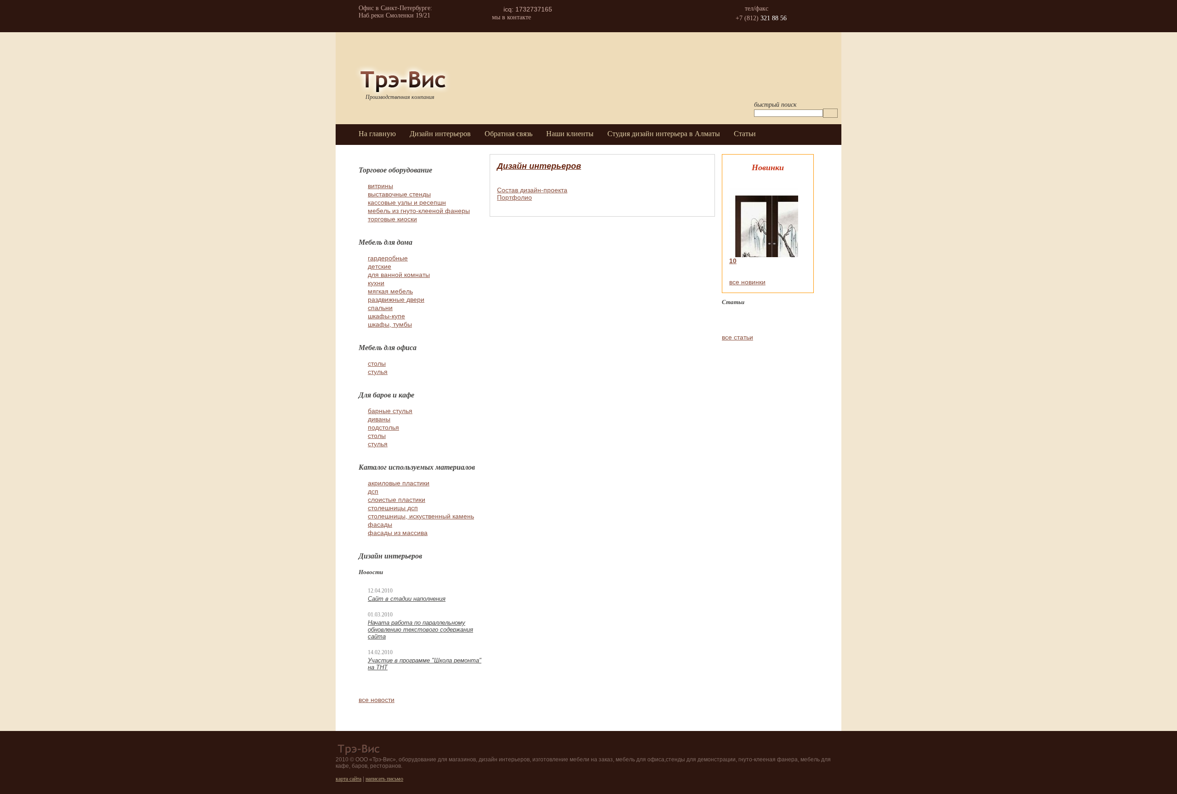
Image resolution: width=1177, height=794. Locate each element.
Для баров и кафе (386, 395)
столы (377, 363)
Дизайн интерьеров (440, 134)
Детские (379, 266)
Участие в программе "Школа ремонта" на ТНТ (424, 664)
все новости (376, 699)
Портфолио (514, 197)
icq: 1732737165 (527, 9)
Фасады (380, 524)
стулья (378, 371)
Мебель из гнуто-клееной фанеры (419, 210)
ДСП (373, 491)
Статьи (745, 134)
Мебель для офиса (388, 347)
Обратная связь (508, 134)
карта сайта (348, 779)
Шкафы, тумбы (390, 324)
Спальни (380, 307)
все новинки (747, 282)
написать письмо (384, 779)
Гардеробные (388, 258)
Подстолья (383, 427)
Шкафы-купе (386, 316)
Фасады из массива (398, 532)
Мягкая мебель (390, 291)
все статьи (737, 337)
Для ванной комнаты (399, 274)
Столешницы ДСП (393, 508)
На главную (377, 134)
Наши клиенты (570, 134)
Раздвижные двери (396, 299)
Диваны (379, 419)
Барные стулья (390, 410)
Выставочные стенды (399, 194)
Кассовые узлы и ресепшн (407, 202)
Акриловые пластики (398, 483)
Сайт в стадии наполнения (407, 598)
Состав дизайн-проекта (532, 190)
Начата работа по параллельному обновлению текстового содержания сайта (420, 629)
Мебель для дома (385, 242)
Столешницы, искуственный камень (421, 516)
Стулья (378, 444)
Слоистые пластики (396, 499)
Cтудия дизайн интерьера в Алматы (663, 134)
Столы (377, 435)
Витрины (380, 186)
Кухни (376, 283)
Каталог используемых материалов (417, 467)
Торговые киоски (392, 219)
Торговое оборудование (395, 170)
